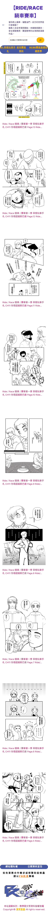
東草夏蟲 (20, 909)
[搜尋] (40, 40)
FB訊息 (24, 876)
